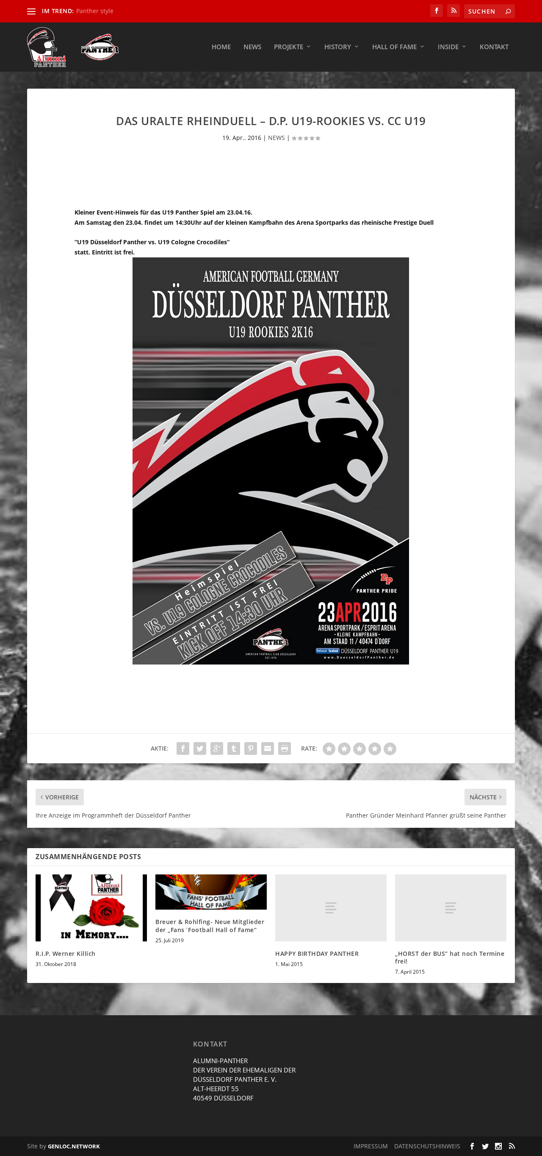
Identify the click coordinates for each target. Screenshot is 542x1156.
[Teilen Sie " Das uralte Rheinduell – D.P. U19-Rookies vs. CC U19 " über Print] (284, 748)
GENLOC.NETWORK (74, 1146)
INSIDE (448, 47)
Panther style (94, 11)
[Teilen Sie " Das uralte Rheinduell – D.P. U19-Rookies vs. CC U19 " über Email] (267, 748)
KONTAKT (494, 47)
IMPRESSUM (371, 1146)
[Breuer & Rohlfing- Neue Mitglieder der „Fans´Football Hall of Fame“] (211, 892)
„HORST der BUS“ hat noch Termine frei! (449, 957)
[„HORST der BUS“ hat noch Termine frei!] (450, 907)
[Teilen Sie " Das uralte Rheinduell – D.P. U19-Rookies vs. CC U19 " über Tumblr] (233, 748)
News (252, 47)
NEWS (276, 138)
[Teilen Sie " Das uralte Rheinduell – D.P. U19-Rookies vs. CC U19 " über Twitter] (199, 748)
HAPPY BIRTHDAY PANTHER (317, 953)
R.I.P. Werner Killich (66, 953)
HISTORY (337, 47)
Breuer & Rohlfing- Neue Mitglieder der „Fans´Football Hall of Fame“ (209, 925)
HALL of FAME (394, 47)
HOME (221, 47)
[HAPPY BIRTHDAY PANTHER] (331, 907)
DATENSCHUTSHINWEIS (427, 1146)
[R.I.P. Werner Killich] (91, 907)
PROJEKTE (288, 47)
